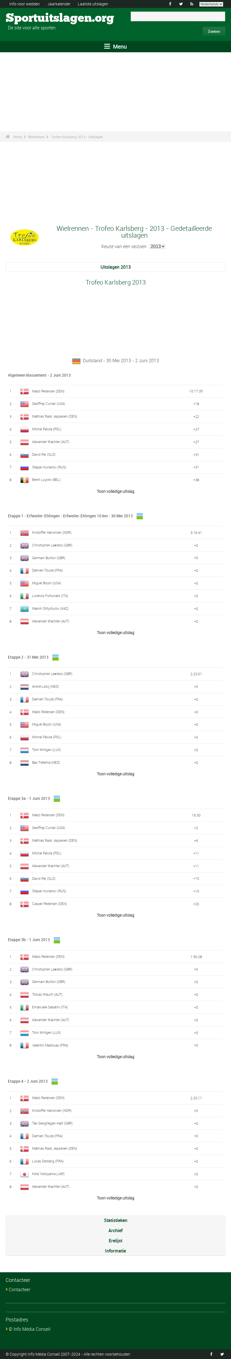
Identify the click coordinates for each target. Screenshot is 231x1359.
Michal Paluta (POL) (46, 429)
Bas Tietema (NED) (46, 762)
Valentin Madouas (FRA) (50, 1045)
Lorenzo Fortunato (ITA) (50, 595)
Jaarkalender (58, 3)
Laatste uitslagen (93, 3)
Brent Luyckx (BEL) (46, 479)
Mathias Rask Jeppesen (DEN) (54, 416)
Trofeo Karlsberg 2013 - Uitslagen (77, 136)
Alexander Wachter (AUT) (50, 441)
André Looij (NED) (45, 686)
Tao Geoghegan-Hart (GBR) (52, 1123)
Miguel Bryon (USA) (46, 583)
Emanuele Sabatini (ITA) (50, 1007)
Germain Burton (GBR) (48, 557)
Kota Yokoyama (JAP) (48, 1173)
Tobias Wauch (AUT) (47, 994)
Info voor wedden (24, 3)
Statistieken (115, 1220)
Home (17, 136)
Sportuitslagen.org (27, 18)
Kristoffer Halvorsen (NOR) (52, 532)
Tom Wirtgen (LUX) (46, 749)
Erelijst (115, 1241)
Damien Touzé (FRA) (47, 570)
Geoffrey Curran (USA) (48, 403)
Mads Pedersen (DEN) (48, 391)
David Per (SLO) (43, 454)
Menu (119, 46)
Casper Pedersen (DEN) (49, 903)
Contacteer (19, 1289)
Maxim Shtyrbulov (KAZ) (50, 608)
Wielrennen (36, 136)
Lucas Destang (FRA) (48, 1161)
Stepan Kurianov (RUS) (49, 467)
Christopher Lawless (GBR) (52, 545)
